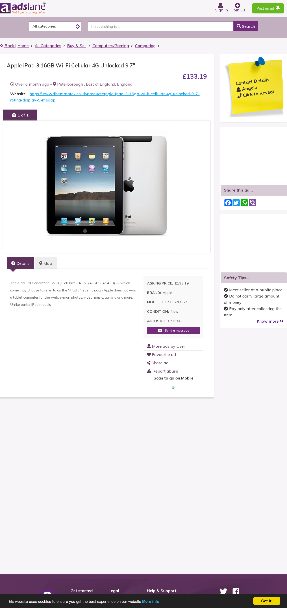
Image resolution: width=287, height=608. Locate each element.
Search (248, 26)
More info (150, 601)
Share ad (159, 362)
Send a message (175, 330)
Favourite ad (163, 354)
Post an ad (266, 8)
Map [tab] (47, 263)
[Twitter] (223, 591)
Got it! (267, 601)
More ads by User (168, 346)
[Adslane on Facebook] (235, 591)
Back (9, 45)
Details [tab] (22, 263)
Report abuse (164, 371)
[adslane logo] (30, 8)
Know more (268, 321)
